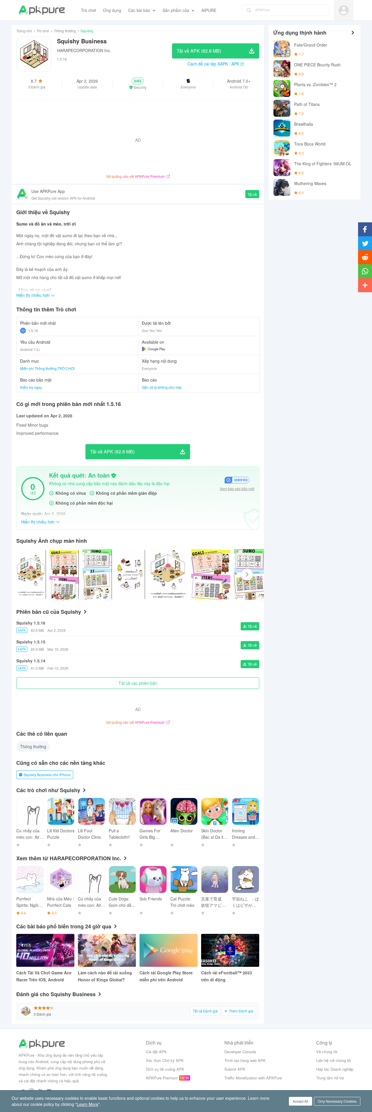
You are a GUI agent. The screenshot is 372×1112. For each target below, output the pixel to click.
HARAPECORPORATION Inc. (84, 50)
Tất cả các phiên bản (138, 683)
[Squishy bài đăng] (31, 574)
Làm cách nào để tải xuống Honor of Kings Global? (105, 976)
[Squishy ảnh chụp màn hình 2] (97, 574)
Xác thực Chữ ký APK (165, 1060)
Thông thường (65, 30)
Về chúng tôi (326, 1051)
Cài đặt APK (156, 1051)
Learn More (87, 1104)
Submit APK (234, 1069)
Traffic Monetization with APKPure (253, 1078)
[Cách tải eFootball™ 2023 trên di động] (230, 950)
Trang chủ (24, 30)
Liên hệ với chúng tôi (333, 1060)
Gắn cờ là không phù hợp (162, 387)
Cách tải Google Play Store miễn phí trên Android (166, 976)
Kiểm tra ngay (31, 387)
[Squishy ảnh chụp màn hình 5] (210, 574)
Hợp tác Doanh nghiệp (334, 1069)
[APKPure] (42, 10)
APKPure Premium (162, 1078)
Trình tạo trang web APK (245, 1060)
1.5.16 (33, 330)
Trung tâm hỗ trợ (330, 1078)
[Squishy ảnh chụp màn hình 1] (64, 574)
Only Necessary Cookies (337, 1101)
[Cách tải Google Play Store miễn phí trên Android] (169, 950)
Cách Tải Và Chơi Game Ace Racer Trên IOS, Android (43, 976)
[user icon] (344, 10)
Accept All (300, 1101)
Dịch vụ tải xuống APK (165, 1069)
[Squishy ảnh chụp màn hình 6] (253, 574)
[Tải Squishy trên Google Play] (153, 349)
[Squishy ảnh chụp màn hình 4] (168, 574)
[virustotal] (114, 475)
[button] (137, 83)
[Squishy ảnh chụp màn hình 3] (130, 574)
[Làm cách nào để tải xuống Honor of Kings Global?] (107, 950)
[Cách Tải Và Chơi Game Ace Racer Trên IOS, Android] (45, 950)
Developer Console (240, 1051)
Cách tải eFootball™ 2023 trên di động (226, 976)
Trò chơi (43, 30)
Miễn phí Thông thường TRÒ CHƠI (47, 368)
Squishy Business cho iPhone (47, 774)
